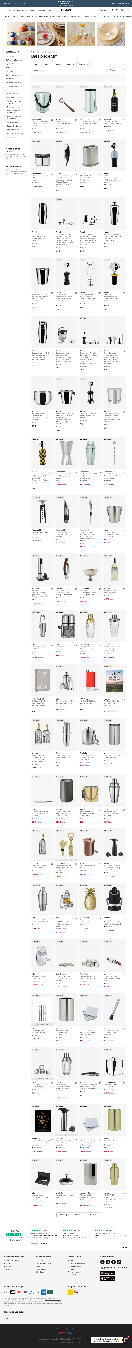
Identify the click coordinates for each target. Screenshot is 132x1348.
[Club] (117, 10)
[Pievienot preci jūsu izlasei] (52, 120)
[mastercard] (19, 1292)
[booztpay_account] (50, 1292)
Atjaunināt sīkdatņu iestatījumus (82, 1339)
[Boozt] (66, 10)
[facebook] (102, 1262)
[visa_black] (12, 1292)
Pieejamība (54, 1339)
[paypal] (6, 1292)
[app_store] (107, 1278)
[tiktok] (119, 1262)
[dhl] (70, 1292)
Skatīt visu (124, 1247)
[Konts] (112, 10)
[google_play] (107, 1273)
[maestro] (25, 1292)
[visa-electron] (31, 1292)
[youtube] (113, 1262)
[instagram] (108, 1262)
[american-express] (43, 1292)
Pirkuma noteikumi (44, 1339)
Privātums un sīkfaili (65, 1339)
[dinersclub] (37, 1292)
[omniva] (76, 1292)
